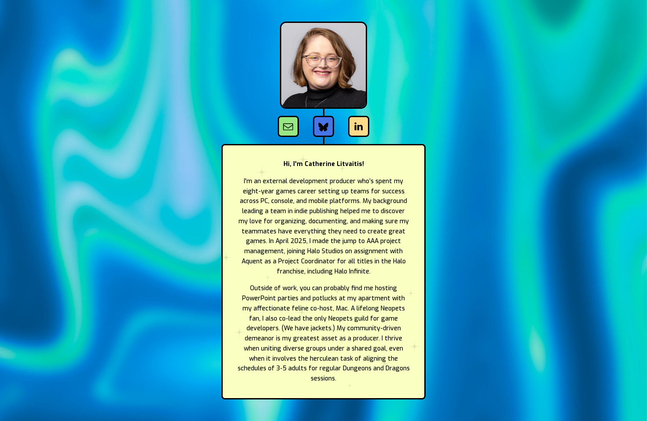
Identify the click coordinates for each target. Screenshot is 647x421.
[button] (288, 126)
